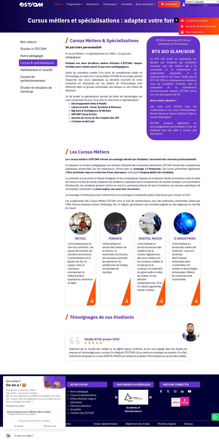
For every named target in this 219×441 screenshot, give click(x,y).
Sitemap (188, 423)
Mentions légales (167, 423)
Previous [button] (116, 397)
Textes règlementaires (105, 423)
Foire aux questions (80, 405)
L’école (57, 4)
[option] (133, 401)
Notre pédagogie (31, 56)
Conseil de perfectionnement (32, 79)
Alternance (92, 4)
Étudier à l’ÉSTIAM (33, 49)
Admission (171, 4)
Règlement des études (137, 423)
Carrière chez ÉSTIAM (82, 412)
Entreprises (109, 4)
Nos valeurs (28, 42)
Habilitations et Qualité (36, 70)
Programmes (74, 4)
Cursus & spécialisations (37, 63)
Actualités (126, 4)
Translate (214, 5)
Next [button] (150, 397)
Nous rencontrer (144, 4)
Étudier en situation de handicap (36, 89)
